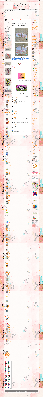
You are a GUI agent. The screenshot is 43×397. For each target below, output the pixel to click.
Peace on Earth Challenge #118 (9, 183)
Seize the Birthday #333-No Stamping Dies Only (9, 221)
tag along (33, 150)
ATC (32, 115)
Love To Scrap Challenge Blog (7, 322)
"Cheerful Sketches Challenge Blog (8, 151)
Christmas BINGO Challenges (8, 339)
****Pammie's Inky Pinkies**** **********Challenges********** (8, 210)
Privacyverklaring (16, 10)
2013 (33, 111)
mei (33, 97)
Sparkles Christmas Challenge (8, 191)
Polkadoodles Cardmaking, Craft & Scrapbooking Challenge (8, 283)
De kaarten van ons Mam (8, 112)
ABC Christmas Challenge (7, 186)
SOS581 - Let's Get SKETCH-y (9, 230)
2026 (33, 59)
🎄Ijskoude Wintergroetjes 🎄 (35, 95)
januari (34, 100)
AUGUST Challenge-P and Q (9, 197)
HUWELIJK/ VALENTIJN (24, 9)
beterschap (33, 125)
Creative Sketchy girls (34, 28)
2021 (33, 104)
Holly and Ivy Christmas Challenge (8, 172)
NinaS (14, 126)
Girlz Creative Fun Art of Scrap (35, 27)
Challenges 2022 (34, 43)
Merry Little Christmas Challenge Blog (8, 200)
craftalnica (13, 67)
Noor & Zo (7, 352)
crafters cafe (14, 68)
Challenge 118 (9, 157)
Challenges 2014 (34, 37)
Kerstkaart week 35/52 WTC (9, 131)
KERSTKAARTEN (29, 9)
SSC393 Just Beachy (9, 249)
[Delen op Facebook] (27, 96)
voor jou (33, 153)
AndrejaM (15, 117)
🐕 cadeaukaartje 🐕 (35, 93)
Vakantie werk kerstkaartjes (9, 136)
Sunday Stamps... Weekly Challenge (8, 248)
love (32, 142)
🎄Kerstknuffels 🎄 (35, 68)
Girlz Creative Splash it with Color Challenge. (9, 97)
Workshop (33, 121)
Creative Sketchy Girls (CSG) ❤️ (8, 156)
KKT (32, 117)
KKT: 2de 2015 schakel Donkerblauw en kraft (36, 55)
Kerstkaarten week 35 (9, 101)
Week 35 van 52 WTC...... (9, 127)
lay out (33, 139)
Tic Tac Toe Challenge (7, 217)
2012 (33, 112)
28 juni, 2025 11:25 (15, 103)
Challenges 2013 (34, 36)
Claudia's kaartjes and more (7, 44)
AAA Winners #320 (9, 253)
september (34, 63)
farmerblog (7, 134)
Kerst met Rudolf (36, 51)
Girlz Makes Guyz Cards (35, 26)
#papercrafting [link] (19, 58)
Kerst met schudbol (9, 104)
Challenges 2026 (11, 10)
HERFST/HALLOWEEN (18, 9)
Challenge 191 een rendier (9, 178)
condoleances (33, 129)
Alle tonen (10, 138)
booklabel (33, 126)
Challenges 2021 (34, 42)
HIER (15, 26)
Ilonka (14, 100)
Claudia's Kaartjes (7, 45)
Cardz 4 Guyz (7, 309)
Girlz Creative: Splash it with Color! (34, 33)
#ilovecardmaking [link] (23, 58)
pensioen (33, 148)
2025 (33, 60)
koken (32, 138)
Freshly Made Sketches (7, 146)
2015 (33, 109)
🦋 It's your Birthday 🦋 (34, 89)
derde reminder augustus (9, 153)
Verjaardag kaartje (9, 109)
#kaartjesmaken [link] (21, 59)
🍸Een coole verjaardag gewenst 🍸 (34, 82)
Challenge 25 (9, 274)
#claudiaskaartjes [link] (14, 58)
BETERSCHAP (8, 9)
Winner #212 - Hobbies (9, 301)
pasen (33, 147)
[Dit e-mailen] (25, 96)
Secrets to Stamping (8, 268)
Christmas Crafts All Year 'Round (8, 195)
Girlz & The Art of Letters (20, 24)
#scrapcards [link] (27, 58)
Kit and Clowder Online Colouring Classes (8, 357)
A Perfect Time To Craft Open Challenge (8, 264)
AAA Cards (7, 252)
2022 (33, 103)
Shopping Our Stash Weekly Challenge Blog (8, 229)
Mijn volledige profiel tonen (7, 23)
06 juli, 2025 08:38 (15, 132)
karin (14, 105)
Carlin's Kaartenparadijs (8, 290)
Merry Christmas (9, 118)
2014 (33, 110)
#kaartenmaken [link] (21, 60)
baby (32, 122)
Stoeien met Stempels (8, 108)
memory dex (33, 144)
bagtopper (33, 124)
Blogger (26, 391)
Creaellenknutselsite (16, 121)
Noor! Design (7, 353)
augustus (34, 64)
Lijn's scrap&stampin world (8, 121)
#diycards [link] (18, 60)
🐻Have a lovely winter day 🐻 (35, 86)
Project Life (33, 119)
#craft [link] (24, 59)
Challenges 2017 (34, 39)
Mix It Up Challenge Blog (8, 327)
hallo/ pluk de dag (34, 132)
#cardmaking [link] (17, 59)
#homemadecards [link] (14, 60)
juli (33, 65)
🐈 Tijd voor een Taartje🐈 (35, 91)
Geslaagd (36, 48)
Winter (9, 113)
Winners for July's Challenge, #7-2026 (9, 266)
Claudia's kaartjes (8, 21)
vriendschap (33, 154)
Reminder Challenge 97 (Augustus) (9, 292)
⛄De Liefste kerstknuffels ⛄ (35, 73)
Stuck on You (9, 168)
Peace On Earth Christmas (7, 181)
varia (21, 97)
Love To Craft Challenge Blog (7, 334)
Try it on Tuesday (8, 233)
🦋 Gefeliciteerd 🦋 (35, 96)
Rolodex (33, 120)
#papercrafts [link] (14, 59)
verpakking (33, 152)
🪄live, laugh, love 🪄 (35, 85)
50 (32, 114)
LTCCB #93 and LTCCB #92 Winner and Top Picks (9, 336)
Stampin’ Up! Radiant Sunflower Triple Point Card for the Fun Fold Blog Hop (8, 270)
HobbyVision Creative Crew (7, 316)
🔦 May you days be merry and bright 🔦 (35, 76)
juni (33, 66)
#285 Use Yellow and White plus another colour (9, 245)
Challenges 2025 (34, 45)
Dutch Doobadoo (8, 354)
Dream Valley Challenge (7, 238)
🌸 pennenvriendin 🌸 (35, 92)
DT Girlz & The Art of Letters (17, 97)
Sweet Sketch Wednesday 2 (7, 161)
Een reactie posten (15, 133)
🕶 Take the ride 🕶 (35, 88)
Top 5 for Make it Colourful (9, 235)
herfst (33, 135)
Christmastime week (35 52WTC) (9, 123)
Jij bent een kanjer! (35, 80)
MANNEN (33, 9)
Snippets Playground (8, 256)
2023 (33, 102)
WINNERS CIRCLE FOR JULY (9, 162)
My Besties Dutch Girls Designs (8, 277)
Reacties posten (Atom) (18, 137)
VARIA (36, 9)
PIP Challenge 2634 (9, 212)
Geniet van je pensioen (34, 74)
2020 (33, 105)
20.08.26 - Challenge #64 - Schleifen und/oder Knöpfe (9, 297)
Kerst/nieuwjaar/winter (34, 118)
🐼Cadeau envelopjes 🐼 (35, 72)
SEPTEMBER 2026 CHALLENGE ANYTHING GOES (9, 279)
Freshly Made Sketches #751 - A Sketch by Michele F (9, 148)
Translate (34, 20)
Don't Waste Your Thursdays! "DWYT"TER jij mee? (8, 349)
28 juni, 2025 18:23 (15, 115)
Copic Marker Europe (7, 355)
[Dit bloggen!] (26, 96)
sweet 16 (33, 149)
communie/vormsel (34, 128)
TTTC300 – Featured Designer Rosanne (8, 218)
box (32, 127)
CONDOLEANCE (13, 9)
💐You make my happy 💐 (35, 70)
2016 (33, 108)
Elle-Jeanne (15, 113)
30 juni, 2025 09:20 (15, 124)
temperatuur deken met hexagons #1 (35, 79)
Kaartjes (7, 130)
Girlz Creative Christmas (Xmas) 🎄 (8, 176)
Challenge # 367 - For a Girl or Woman (9, 240)
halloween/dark (34, 133)
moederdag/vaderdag (34, 145)
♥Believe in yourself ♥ (35, 78)
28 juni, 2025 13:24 (15, 111)
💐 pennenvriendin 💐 (35, 69)
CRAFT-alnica (7, 224)
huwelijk (33, 136)
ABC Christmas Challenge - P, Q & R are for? (9, 188)
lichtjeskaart (33, 141)
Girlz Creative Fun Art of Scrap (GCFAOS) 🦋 (8, 273)
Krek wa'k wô (7, 117)
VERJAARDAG (7, 10)
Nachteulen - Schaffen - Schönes (8, 294)
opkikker (33, 146)
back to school (33, 123)
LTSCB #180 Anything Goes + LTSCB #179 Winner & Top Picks (9, 324)
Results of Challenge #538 (9, 257)
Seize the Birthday (8, 220)
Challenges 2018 (34, 40)
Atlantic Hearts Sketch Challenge (8, 141)
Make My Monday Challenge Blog (8, 242)
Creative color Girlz (34, 29)
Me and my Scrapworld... (7, 95)
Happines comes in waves (35, 67)
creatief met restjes (34, 130)
